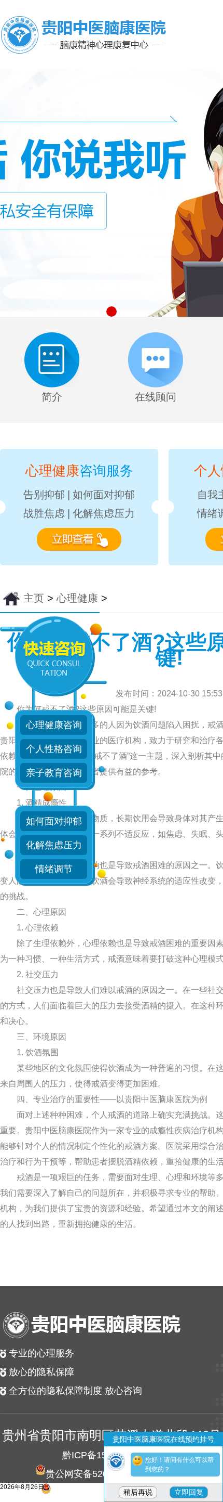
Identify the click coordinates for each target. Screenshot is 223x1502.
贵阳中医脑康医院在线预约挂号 (163, 1439)
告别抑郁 (44, 494)
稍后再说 (137, 1492)
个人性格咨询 (54, 749)
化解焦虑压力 (104, 513)
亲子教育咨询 (54, 773)
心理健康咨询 (54, 725)
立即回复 (188, 1492)
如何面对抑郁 (104, 494)
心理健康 (77, 598)
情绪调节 (54, 869)
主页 (33, 598)
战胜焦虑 (44, 513)
